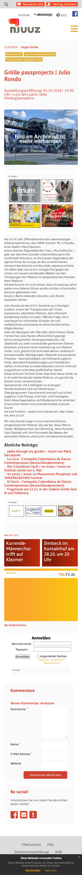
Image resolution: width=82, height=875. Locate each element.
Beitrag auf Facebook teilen (14, 814)
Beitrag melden (33, 814)
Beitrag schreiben (65, 4)
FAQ (50, 844)
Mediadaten (31, 844)
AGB (58, 852)
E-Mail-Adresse (21, 754)
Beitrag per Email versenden (23, 814)
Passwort (22, 649)
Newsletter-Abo (33, 4)
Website (16, 763)
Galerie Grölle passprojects (40, 54)
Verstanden (33, 870)
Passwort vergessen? (51, 659)
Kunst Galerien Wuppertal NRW (24, 59)
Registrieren (52, 663)
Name (15, 744)
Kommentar (19, 709)
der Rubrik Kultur (15, 625)
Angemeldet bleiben (53, 656)
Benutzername (21, 643)
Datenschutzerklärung (31, 852)
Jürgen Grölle (29, 47)
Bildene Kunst (14, 54)
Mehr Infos (51, 870)
